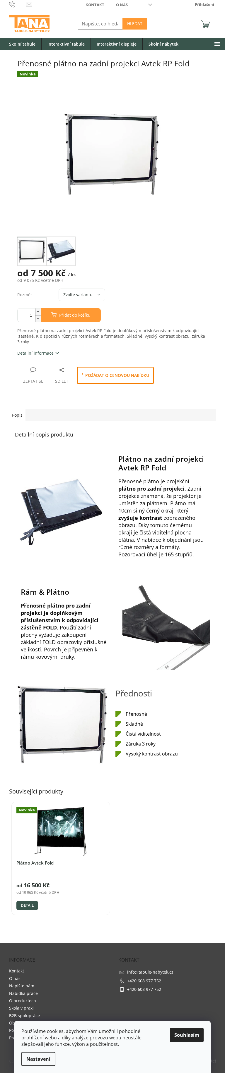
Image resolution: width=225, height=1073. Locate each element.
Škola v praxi (21, 1008)
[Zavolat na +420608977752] (17, 4)
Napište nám (21, 986)
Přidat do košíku (75, 315)
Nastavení (38, 1059)
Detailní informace (35, 353)
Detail (27, 905)
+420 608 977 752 (144, 981)
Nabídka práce (23, 993)
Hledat (134, 23)
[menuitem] (22, 44)
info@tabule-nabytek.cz (150, 972)
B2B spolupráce (24, 1015)
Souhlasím (186, 1035)
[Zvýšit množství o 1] (38, 311)
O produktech (22, 1000)
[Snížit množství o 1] (38, 318)
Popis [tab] (17, 415)
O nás (122, 4)
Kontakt (95, 4)
